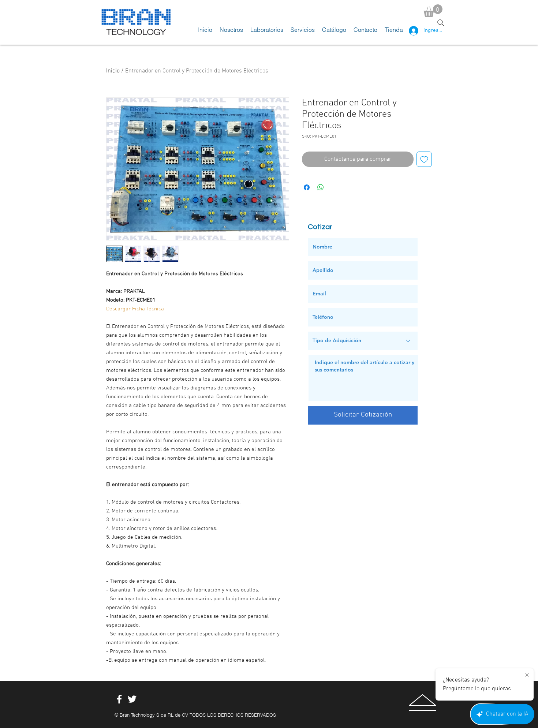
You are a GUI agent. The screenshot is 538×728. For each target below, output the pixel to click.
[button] (432, 10)
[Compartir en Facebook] (306, 187)
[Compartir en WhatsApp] (320, 187)
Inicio (113, 71)
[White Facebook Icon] (119, 699)
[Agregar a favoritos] (424, 159)
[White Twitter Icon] (132, 699)
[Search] (440, 22)
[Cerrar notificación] (527, 675)
